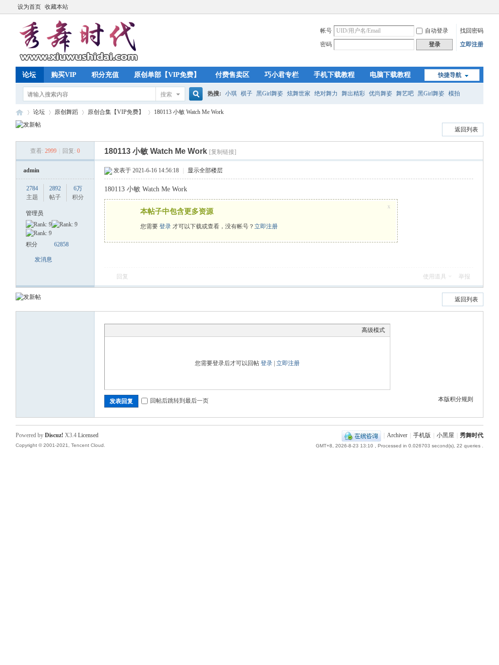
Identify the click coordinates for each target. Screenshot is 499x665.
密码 (326, 44)
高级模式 (373, 330)
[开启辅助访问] (481, 6)
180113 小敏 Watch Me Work (189, 112)
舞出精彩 (353, 93)
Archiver (397, 435)
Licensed (88, 435)
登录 (165, 226)
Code (170, 330)
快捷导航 (449, 75)
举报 (464, 276)
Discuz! (54, 435)
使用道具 (434, 276)
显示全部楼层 (205, 170)
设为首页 (29, 6)
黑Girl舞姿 (269, 93)
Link (146, 330)
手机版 (422, 435)
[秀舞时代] (79, 60)
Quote (158, 330)
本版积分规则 (455, 399)
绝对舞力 (326, 93)
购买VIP (64, 74)
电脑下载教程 (390, 74)
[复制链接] (222, 151)
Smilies (183, 330)
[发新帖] (28, 124)
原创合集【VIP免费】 (116, 112)
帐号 (326, 30)
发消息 (43, 259)
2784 (32, 188)
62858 (61, 244)
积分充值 (105, 74)
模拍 (454, 93)
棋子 (246, 93)
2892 (55, 188)
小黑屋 (445, 435)
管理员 (34, 213)
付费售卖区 (232, 74)
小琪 (231, 93)
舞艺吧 (405, 93)
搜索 (166, 94)
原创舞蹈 (66, 112)
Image (134, 330)
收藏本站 (56, 6)
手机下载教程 (334, 74)
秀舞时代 (19, 112)
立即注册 (471, 44)
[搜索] (194, 94)
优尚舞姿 (380, 93)
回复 (122, 276)
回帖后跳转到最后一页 (179, 400)
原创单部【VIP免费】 (167, 74)
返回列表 (466, 129)
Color (122, 330)
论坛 (29, 74)
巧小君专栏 (282, 74)
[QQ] (361, 435)
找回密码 (471, 30)
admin (31, 170)
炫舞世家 (298, 93)
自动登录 (436, 30)
